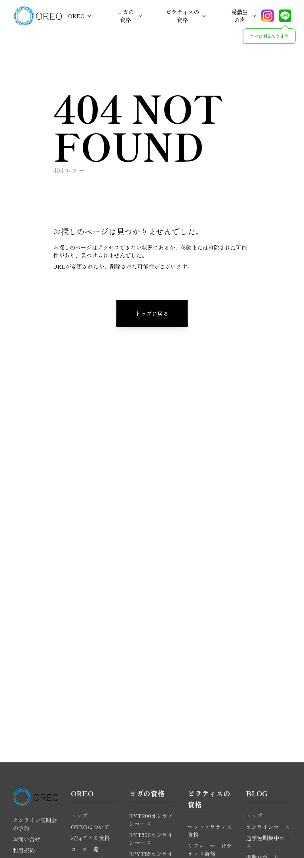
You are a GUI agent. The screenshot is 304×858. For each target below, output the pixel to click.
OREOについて (90, 827)
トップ (79, 816)
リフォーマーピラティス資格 (210, 850)
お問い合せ (26, 839)
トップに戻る (152, 313)
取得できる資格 (90, 838)
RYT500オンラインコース (151, 839)
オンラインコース (268, 827)
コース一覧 (85, 849)
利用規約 (24, 850)
